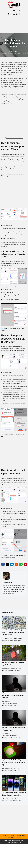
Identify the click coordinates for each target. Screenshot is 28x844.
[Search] (19, 10)
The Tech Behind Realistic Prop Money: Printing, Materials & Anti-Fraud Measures (13, 632)
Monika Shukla (14, 51)
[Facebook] (8, 14)
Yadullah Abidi (6, 668)
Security (19, 668)
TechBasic (20, 638)
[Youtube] (14, 14)
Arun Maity (5, 798)
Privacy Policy (10, 837)
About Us (5, 835)
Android (3, 703)
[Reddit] (16, 564)
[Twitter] (11, 14)
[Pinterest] (25, 564)
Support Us (18, 837)
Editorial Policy (21, 835)
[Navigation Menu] (14, 11)
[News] (20, 14)
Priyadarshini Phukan (7, 638)
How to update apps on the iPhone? (14, 138)
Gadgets (11, 798)
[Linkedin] (17, 14)
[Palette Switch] (9, 11)
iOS (16, 668)
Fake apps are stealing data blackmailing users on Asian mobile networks (13, 695)
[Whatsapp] (21, 564)
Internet (15, 638)
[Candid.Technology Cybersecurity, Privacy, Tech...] (14, 4)
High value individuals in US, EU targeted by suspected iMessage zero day (13, 762)
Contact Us (12, 835)
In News (13, 668)
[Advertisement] (14, 24)
